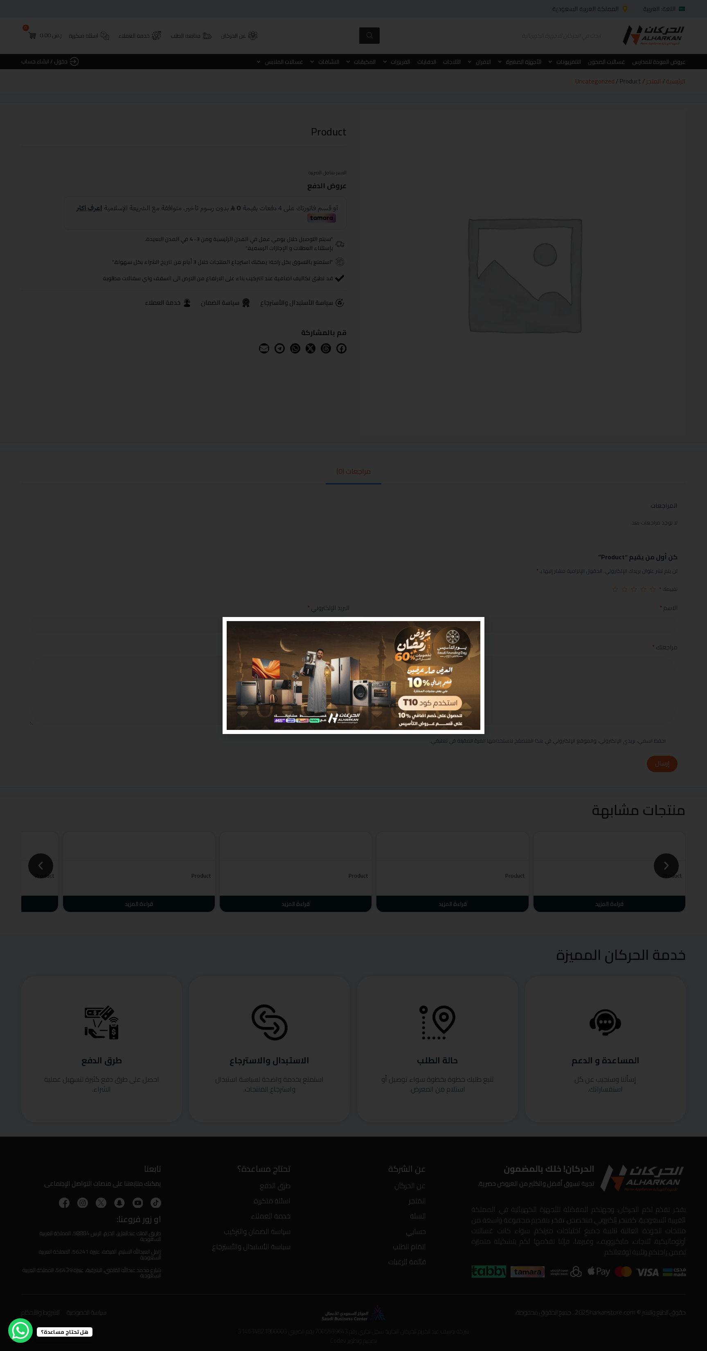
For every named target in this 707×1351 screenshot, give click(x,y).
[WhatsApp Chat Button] (20, 1330)
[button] (234, 628)
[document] (353, 675)
